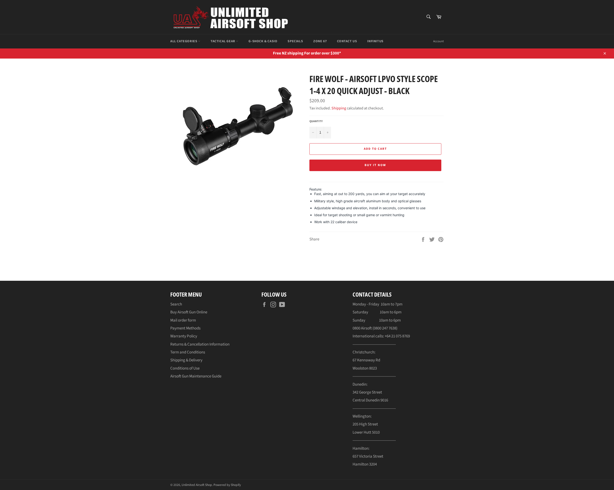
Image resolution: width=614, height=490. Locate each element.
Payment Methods (185, 328)
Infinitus (375, 41)
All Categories (184, 41)
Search (176, 304)
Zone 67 (320, 41)
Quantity (316, 121)
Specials (295, 41)
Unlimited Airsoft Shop (197, 485)
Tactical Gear (223, 41)
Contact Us (347, 41)
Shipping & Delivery (186, 360)
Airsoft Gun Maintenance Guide (195, 376)
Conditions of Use (185, 368)
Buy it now (375, 165)
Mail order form (183, 320)
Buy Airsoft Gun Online (188, 312)
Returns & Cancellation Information (200, 344)
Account (438, 41)
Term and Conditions (187, 352)
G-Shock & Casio (262, 41)
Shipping (338, 108)
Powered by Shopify (227, 485)
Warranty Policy (183, 336)
